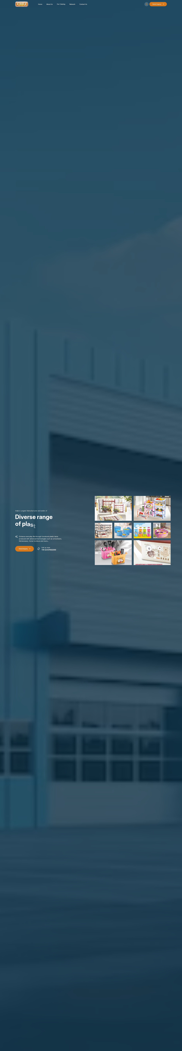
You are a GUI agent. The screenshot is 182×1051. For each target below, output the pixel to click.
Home (40, 4)
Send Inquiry (156, 4)
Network (72, 4)
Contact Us (83, 4)
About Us (49, 4)
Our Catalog (61, 4)
